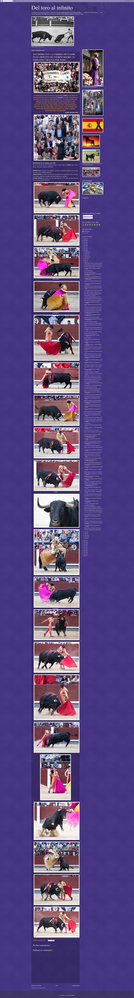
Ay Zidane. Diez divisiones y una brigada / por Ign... (93, 323)
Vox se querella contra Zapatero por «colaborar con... (93, 300)
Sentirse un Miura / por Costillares (90, 295)
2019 (84, 250)
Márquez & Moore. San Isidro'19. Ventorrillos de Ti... (93, 481)
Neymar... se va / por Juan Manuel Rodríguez (92, 390)
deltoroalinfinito (87, 231)
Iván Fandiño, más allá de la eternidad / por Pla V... (92, 388)
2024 (84, 242)
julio (85, 260)
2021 (84, 247)
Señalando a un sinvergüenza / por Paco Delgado (92, 355)
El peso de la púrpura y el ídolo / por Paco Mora (92, 413)
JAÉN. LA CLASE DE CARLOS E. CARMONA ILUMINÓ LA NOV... (92, 370)
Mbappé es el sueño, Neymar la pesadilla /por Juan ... (93, 462)
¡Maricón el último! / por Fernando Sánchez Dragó (92, 385)
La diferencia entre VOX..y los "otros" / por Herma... (93, 347)
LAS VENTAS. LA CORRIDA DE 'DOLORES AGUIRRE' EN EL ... (91, 335)
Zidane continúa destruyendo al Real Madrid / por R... (93, 327)
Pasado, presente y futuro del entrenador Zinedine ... (93, 310)
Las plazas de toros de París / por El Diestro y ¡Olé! (93, 417)
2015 (84, 545)
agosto (85, 258)
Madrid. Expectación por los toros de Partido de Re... (93, 298)
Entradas (85, 215)
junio (85, 261)
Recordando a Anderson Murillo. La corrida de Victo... (93, 266)
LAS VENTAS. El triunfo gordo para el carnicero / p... (93, 452)
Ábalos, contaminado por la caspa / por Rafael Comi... (93, 411)
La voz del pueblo (87, 423)
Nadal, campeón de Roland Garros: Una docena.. (92, 506)
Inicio (57, 985)
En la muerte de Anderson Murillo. (90, 272)
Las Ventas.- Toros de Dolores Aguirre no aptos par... (93, 331)
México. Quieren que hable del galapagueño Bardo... (93, 293)
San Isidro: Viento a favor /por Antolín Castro (91, 381)
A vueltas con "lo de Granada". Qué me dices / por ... (93, 307)
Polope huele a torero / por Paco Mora (90, 321)
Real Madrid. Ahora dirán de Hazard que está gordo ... (93, 521)
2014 (84, 547)
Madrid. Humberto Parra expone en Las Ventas (92, 514)
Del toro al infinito (52, 7)
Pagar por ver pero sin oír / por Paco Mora (91, 430)
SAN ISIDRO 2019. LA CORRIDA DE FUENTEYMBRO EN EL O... (90, 436)
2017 (84, 542)
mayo (85, 531)
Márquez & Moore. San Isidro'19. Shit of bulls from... (93, 528)
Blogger (73, 995)
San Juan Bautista (87, 337)
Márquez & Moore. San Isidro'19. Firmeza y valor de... (93, 489)
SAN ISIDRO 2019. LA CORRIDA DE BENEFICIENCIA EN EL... (90, 460)
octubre (85, 255)
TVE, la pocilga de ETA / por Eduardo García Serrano (93, 290)
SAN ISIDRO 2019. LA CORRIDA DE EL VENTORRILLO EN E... (91, 485)
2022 (84, 245)
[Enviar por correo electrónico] (48, 940)
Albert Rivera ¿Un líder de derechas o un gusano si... (93, 441)
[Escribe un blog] (50, 940)
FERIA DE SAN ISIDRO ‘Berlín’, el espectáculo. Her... (93, 510)
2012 (84, 550)
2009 (84, 555)
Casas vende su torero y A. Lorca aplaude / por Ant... (93, 394)
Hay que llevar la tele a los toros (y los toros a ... (92, 445)
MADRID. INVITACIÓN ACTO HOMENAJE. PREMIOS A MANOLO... (91, 477)
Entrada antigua (76, 985)
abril (85, 533)
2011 (84, 552)
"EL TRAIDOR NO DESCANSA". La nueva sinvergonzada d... (91, 312)
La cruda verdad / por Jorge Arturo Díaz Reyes (92, 396)
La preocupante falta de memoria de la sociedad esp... (93, 264)
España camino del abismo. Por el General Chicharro (93, 263)
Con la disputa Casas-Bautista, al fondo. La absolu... (93, 308)
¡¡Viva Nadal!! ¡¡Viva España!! (89, 505)
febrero (85, 536)
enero (85, 538)
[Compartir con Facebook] (52, 940)
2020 (84, 248)
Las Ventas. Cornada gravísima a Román (91, 503)
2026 (84, 238)
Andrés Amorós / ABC (71, 112)
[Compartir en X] (51, 940)
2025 (84, 240)
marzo (85, 535)
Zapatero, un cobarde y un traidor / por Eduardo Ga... (93, 508)
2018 (84, 540)
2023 (84, 243)
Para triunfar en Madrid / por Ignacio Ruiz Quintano (92, 494)
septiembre (86, 256)
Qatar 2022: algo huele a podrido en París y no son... (93, 379)
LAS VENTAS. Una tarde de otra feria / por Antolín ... (93, 458)
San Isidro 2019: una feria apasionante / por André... (93, 377)
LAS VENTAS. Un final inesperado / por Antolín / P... (93, 404)
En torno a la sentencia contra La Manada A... (92, 317)
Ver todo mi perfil (85, 232)
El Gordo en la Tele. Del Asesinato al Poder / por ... (92, 276)
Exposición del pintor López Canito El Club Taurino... (93, 286)
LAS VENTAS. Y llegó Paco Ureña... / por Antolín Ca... (93, 419)
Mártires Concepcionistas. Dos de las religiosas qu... (93, 400)
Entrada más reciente (36, 985)
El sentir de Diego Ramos (88, 270)
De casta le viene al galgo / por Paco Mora (91, 371)
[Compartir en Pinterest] (54, 940)
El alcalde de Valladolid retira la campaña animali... (92, 529)
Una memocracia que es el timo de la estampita (92, 434)
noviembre (86, 253)
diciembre (86, 251)
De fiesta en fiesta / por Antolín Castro (90, 333)
